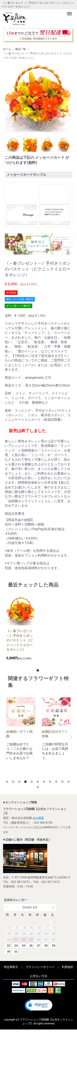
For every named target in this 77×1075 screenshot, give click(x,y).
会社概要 (38, 818)
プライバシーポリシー (40, 967)
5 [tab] (32, 782)
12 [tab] (39, 788)
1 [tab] (39, 671)
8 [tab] (51, 782)
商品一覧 (20, 49)
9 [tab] (57, 782)
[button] (38, 1005)
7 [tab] (45, 782)
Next (71, 737)
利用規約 (67, 967)
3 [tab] (20, 782)
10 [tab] (63, 782)
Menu (70, 11)
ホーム (7, 49)
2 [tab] (14, 782)
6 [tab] (39, 782)
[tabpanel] (21, 628)
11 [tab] (69, 782)
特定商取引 (11, 967)
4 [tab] (26, 782)
